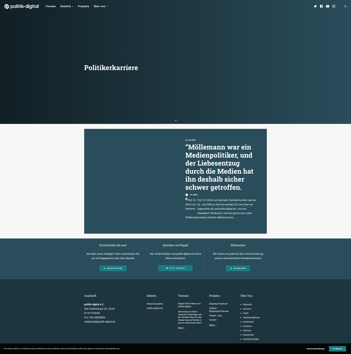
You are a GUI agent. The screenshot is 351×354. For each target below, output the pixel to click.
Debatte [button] (65, 6)
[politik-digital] (21, 6)
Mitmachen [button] (240, 268)
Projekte (83, 6)
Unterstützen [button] (114, 268)
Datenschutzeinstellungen (316, 349)
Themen (50, 6)
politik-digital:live (155, 308)
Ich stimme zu (337, 349)
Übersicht (247, 304)
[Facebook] (322, 6)
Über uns (99, 6)
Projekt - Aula (215, 315)
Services (247, 309)
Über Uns (246, 295)
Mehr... (189, 222)
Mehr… (181, 328)
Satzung (247, 330)
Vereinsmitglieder (251, 317)
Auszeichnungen (251, 339)
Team (245, 313)
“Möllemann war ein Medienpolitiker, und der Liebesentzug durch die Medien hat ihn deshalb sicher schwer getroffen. (219, 166)
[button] (345, 6)
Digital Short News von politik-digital (189, 305)
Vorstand (247, 326)
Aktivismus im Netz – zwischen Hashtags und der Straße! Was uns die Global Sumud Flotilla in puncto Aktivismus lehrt (190, 317)
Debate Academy (155, 303)
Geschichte (248, 335)
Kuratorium (248, 321)
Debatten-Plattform (218, 303)
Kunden (213, 320)
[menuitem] (50, 6)
